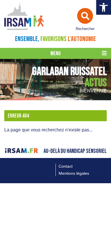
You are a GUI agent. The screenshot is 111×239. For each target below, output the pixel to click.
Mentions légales (74, 173)
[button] (103, 7)
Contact (66, 166)
